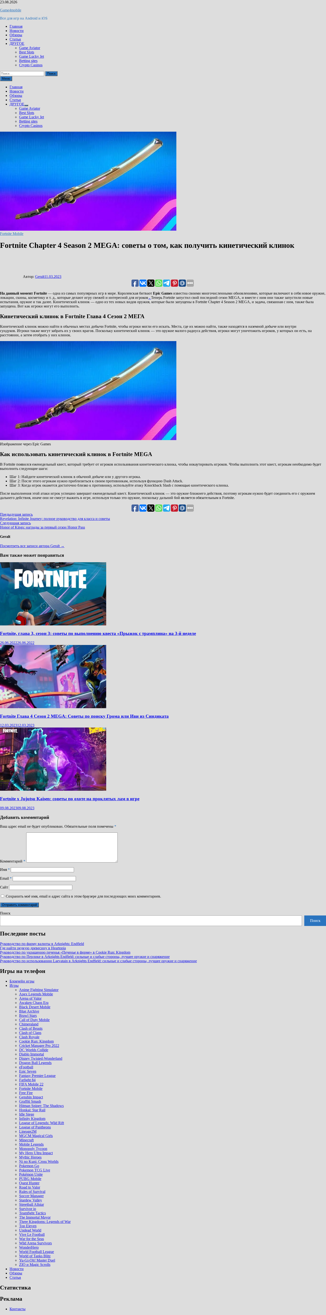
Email (6, 878)
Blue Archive (29, 1011)
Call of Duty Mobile (34, 1020)
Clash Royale (29, 1037)
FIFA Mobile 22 (31, 1084)
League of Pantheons (35, 1127)
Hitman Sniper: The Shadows (41, 1106)
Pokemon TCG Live (34, 1170)
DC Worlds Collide (33, 1050)
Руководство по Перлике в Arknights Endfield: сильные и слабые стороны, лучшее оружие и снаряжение (85, 957)
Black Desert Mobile (34, 1007)
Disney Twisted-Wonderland (40, 1058)
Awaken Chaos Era (33, 1003)
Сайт (4, 887)
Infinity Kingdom (32, 1119)
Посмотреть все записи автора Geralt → (32, 546)
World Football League (36, 1252)
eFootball (26, 1067)
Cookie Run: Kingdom (36, 1041)
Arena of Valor (30, 998)
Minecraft (26, 1140)
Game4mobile (10, 10)
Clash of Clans (30, 1033)
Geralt (39, 277)
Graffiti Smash (30, 1101)
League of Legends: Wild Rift (41, 1123)
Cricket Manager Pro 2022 (39, 1046)
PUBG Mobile (30, 1179)
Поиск (5, 913)
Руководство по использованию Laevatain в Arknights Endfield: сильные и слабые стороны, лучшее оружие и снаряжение (98, 961)
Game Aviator (29, 48)
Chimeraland (28, 1024)
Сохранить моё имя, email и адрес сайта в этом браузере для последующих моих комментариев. (83, 896)
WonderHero (29, 1247)
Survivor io (27, 1209)
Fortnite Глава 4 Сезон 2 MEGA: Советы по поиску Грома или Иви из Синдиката (84, 716)
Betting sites (28, 61)
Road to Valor (29, 1187)
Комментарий (12, 861)
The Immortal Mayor (35, 1217)
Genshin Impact (31, 1097)
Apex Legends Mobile (36, 994)
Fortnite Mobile (11, 234)
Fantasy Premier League (37, 1076)
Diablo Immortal (31, 1054)
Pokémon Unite (31, 1174)
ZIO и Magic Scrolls (34, 1265)
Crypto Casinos (30, 65)
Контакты (18, 1309)
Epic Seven (27, 1071)
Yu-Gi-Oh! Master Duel (37, 1260)
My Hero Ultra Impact (36, 1153)
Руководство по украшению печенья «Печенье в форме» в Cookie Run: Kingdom (65, 952)
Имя (5, 870)
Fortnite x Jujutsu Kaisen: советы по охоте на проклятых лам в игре (69, 798)
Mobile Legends (31, 1144)
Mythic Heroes (30, 1157)
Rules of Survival (32, 1192)
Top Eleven (28, 1226)
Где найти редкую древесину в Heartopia (33, 948)
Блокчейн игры (22, 981)
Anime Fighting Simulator (38, 990)
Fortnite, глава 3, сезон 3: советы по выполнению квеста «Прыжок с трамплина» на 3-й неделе (98, 633)
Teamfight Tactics (32, 1213)
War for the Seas (31, 1239)
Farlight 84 (27, 1080)
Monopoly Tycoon (33, 1149)
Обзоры (16, 35)
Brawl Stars (28, 1016)
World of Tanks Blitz (35, 1256)
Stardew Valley (30, 1200)
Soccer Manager (31, 1196)
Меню (6, 78)
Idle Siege (26, 1114)
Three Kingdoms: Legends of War (45, 1222)
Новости (17, 31)
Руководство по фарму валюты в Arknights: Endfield (42, 944)
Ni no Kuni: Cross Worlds (38, 1161)
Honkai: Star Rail (32, 1110)
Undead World (30, 1230)
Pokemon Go (29, 1166)
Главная (16, 26)
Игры (14, 985)
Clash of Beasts (30, 1028)
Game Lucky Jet (31, 56)
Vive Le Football (32, 1234)
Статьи (15, 39)
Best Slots (26, 52)
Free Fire (26, 1093)
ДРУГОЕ (17, 44)
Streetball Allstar (31, 1204)
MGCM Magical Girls (36, 1136)
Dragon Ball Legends (35, 1063)
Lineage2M (28, 1131)
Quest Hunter (29, 1183)
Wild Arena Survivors (35, 1243)
